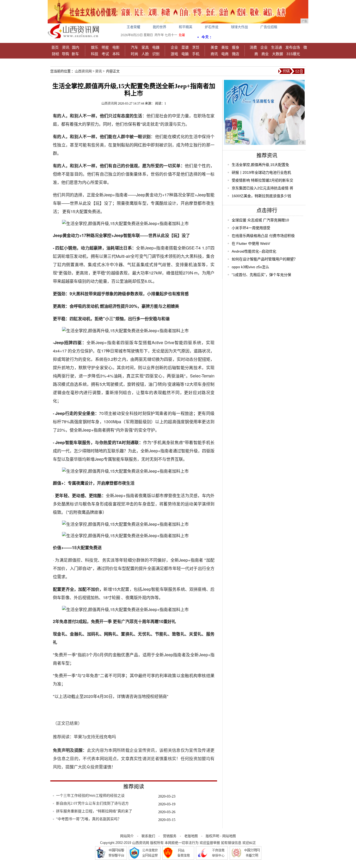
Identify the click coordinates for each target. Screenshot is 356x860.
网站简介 (127, 836)
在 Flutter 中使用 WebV (251, 243)
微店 (235, 54)
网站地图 (229, 836)
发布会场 (292, 47)
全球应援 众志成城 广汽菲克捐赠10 (260, 220)
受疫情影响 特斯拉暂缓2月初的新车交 (262, 180)
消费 (253, 47)
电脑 (185, 54)
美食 (214, 47)
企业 (174, 47)
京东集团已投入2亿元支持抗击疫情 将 (262, 188)
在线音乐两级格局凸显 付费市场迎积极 (263, 236)
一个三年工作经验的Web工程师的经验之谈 (90, 796)
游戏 (174, 54)
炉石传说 (211, 27)
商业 (265, 54)
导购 (65, 54)
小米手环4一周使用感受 (251, 228)
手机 (195, 54)
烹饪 (195, 47)
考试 (105, 54)
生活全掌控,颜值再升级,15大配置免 (260, 165)
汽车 (134, 47)
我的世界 (159, 27)
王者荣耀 (133, 27)
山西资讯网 (83, 71)
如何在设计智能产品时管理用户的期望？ (264, 259)
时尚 (134, 54)
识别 (155, 54)
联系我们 (148, 836)
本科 (116, 54)
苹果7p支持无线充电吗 (95, 737)
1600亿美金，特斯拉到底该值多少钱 (261, 196)
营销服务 (169, 836)
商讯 (214, 54)
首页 (55, 47)
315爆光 (293, 54)
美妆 (225, 47)
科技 (94, 54)
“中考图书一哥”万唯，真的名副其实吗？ (88, 819)
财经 (55, 54)
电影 (116, 47)
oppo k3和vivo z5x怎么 (250, 267)
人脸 (145, 54)
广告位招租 (268, 27)
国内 (75, 47)
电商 (225, 54)
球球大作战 (239, 27)
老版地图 (191, 836)
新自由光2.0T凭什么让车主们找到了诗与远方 (92, 803)
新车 (75, 54)
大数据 (277, 54)
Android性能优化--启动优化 (254, 251)
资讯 (65, 47)
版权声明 (212, 836)
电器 (155, 47)
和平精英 (185, 27)
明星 (105, 47)
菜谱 (185, 47)
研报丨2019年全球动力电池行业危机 (261, 172)
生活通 (276, 47)
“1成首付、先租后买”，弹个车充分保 (261, 275)
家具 (145, 47)
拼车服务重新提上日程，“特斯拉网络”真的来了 (94, 811)
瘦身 (235, 47)
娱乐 (94, 47)
